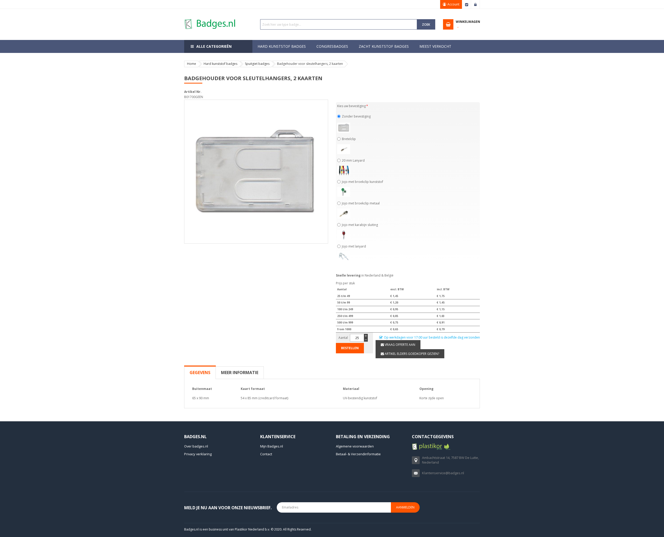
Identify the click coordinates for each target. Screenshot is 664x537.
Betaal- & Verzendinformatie (358, 454)
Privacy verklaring (198, 454)
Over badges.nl (196, 446)
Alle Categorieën (214, 46)
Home (191, 63)
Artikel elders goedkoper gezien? (411, 354)
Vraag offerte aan (399, 344)
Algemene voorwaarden (355, 446)
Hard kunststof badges (220, 63)
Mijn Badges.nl (271, 446)
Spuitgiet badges (257, 63)
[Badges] (210, 19)
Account (453, 4)
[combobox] (338, 24)
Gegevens (200, 372)
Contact (266, 454)
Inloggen (475, 4)
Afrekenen (466, 4)
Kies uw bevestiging (351, 106)
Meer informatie (239, 372)
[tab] (200, 372)
